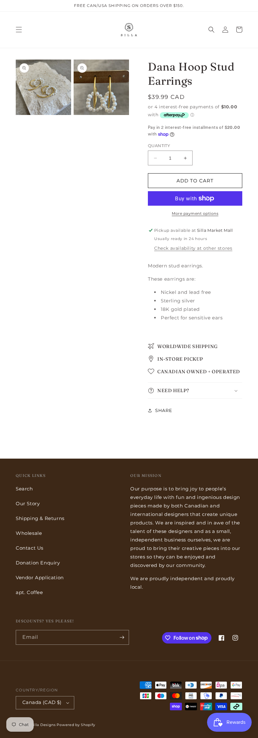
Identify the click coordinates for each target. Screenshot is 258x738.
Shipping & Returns (40, 518)
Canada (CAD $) (42, 702)
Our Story (28, 503)
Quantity (159, 145)
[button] (19, 30)
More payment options (195, 213)
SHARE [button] (163, 410)
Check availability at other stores (193, 248)
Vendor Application (40, 578)
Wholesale (29, 533)
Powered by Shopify (76, 725)
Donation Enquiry (38, 563)
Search (24, 489)
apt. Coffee (29, 592)
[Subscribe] (122, 637)
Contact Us (29, 548)
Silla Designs (43, 725)
